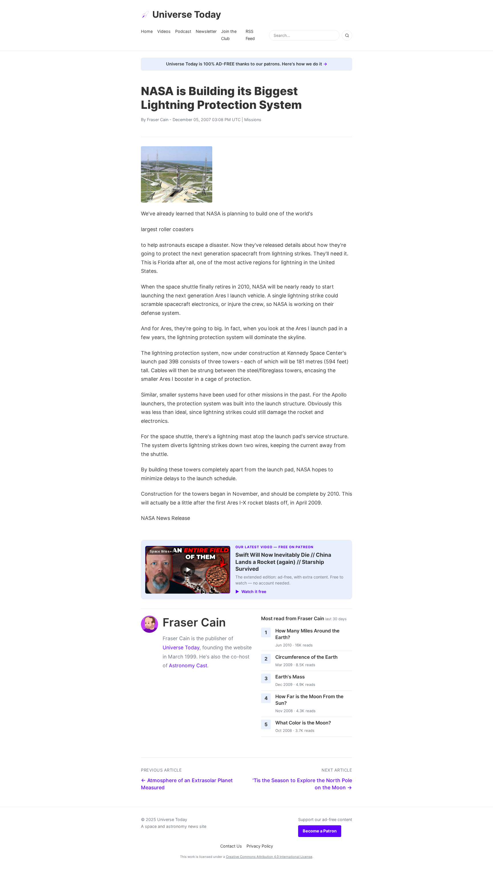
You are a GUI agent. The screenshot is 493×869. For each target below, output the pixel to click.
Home (147, 31)
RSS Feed (250, 35)
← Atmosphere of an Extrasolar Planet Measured (187, 783)
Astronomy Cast (188, 665)
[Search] (347, 35)
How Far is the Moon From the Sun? (309, 700)
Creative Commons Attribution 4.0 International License (269, 857)
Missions (252, 119)
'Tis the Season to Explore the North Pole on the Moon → (302, 783)
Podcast (183, 31)
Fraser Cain (157, 119)
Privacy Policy (259, 846)
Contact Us (231, 846)
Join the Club (229, 35)
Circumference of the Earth (306, 657)
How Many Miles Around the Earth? (307, 634)
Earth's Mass (290, 677)
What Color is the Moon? (303, 723)
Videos (164, 31)
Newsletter (206, 31)
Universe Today (186, 14)
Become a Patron (320, 830)
